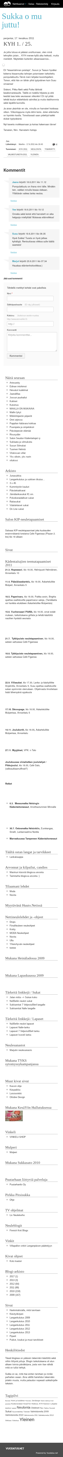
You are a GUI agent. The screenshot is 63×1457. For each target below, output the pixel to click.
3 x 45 (13, 483)
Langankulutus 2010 (20, 1321)
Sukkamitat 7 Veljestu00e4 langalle (27, 1004)
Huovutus (28, 1401)
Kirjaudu (55, 3)
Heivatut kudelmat (19, 390)
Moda (12, 891)
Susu (15, 233)
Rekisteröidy (42, 3)
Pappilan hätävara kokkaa (23, 423)
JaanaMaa (15, 394)
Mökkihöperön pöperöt (21, 416)
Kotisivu (23, 317)
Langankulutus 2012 (20, 1328)
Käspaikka (15, 1089)
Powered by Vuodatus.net (47, 1452)
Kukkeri (13, 401)
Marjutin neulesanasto (21, 1050)
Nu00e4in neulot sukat (21, 1001)
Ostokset (35, 1408)
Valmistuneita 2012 (46, 1415)
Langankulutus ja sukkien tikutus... (27, 479)
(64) (14, 1283)
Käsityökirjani (16, 1314)
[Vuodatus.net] (15, 1448)
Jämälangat (36, 1401)
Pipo (41, 1408)
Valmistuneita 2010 (14, 1415)
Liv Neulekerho (17, 1215)
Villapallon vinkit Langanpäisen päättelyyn (31, 1245)
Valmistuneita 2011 (17, 154)
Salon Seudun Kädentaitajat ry (25, 438)
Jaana (15, 182)
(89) (14, 1287)
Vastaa (13, 200)
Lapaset (14, 1408)
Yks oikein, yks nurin (20, 456)
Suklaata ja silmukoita (21, 442)
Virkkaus (8, 1420)
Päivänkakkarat (17, 490)
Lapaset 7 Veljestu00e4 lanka (24, 1031)
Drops (13, 922)
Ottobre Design (17, 1097)
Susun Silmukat (18, 445)
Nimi (9, 293)
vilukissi (14, 460)
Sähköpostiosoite (23, 304)
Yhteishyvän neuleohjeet (22, 944)
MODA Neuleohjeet (19, 933)
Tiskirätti (50, 149)
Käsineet (46, 1404)
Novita (13, 895)
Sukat (8, 1411)
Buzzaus (7, 1401)
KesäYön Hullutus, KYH (33, 1404)
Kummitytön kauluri (19, 486)
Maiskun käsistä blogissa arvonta (27, 872)
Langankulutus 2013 (20, 1332)
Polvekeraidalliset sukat (22, 498)
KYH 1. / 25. (18, 43)
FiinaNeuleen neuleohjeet (22, 925)
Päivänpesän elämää (20, 430)
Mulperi (13, 1152)
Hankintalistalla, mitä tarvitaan (25, 1310)
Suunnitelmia (17, 1412)
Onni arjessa (16, 419)
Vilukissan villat (18, 453)
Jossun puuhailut (18, 397)
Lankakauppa (16, 857)
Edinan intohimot (18, 386)
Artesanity (15, 382)
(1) (14, 1276)
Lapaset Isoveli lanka (20, 1034)
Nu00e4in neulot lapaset (22, 1023)
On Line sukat (17, 509)
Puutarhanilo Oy (18, 1184)
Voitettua (15, 1420)
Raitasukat (15, 501)
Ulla (11, 940)
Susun (35, 70)
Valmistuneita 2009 (39, 1412)
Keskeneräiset (17, 1404)
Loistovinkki (16, 1093)
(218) (15, 1291)
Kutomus (14, 405)
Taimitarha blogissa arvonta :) (25, 876)
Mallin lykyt (15, 412)
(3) (14, 1280)
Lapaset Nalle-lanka (20, 1027)
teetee (13, 948)
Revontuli (52, 1408)
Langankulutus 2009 (20, 1317)
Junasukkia (15, 475)
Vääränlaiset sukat (19, 505)
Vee (14, 209)
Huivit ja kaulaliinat (18, 1401)
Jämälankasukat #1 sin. (22, 494)
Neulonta (36, 149)
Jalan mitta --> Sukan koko (23, 997)
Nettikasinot (18, 3)
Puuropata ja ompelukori (22, 427)
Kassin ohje (16, 1086)
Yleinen (34, 154)
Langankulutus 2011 (20, 1325)
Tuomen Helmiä (18, 449)
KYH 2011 (23, 149)
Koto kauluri (16, 1261)
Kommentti (12, 329)
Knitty (13, 929)
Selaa (31, 3)
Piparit (13, 1336)
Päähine (46, 1408)
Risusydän (15, 434)
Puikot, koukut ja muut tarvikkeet (26, 1339)
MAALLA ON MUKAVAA (22, 408)
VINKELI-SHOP (18, 1137)
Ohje (12, 1199)
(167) (15, 1295)
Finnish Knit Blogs (19, 1230)
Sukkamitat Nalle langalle (22, 1008)
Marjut (15, 261)
